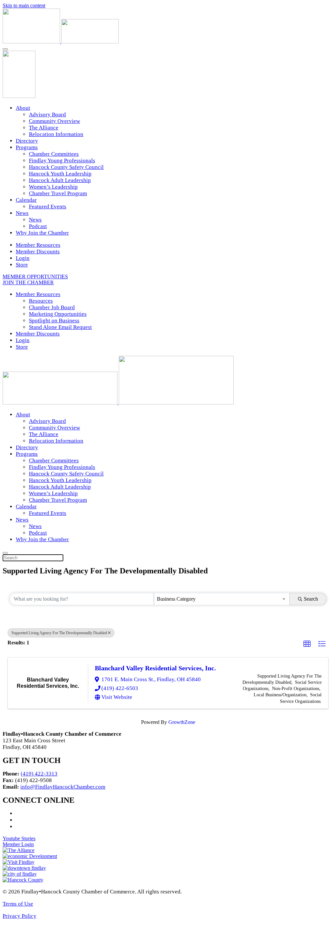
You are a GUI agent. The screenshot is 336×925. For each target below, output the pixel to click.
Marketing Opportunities (58, 314)
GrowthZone (181, 722)
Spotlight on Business (54, 320)
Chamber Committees (54, 154)
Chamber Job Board (52, 307)
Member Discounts (38, 251)
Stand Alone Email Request (60, 327)
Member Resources (38, 245)
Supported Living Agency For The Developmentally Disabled (59, 633)
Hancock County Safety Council (66, 167)
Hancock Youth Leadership (60, 174)
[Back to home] (61, 41)
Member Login (18, 844)
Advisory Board (47, 114)
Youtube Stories (19, 838)
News (22, 213)
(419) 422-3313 (39, 774)
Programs (27, 147)
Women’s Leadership (53, 187)
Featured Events (47, 206)
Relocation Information (56, 134)
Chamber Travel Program (58, 193)
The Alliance (43, 128)
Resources (41, 301)
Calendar (26, 200)
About (23, 108)
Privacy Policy (19, 916)
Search (311, 599)
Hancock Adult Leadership (60, 180)
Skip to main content (24, 5)
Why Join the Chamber (42, 233)
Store (22, 265)
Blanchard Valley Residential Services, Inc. (155, 668)
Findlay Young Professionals (62, 160)
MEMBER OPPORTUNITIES (35, 276)
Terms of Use (18, 904)
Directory (27, 141)
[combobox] (222, 599)
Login (23, 258)
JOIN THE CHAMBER (28, 282)
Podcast (38, 226)
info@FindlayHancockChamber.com (62, 787)
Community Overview (54, 121)
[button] (307, 644)
